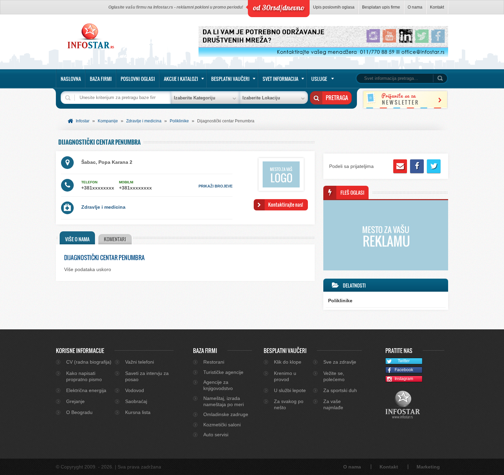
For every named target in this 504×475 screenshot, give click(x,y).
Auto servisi (215, 434)
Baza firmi (101, 78)
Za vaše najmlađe (333, 404)
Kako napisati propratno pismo (84, 376)
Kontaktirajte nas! (285, 204)
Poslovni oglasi (138, 78)
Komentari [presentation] (115, 239)
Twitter (404, 360)
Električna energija (86, 390)
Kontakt (437, 7)
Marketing (428, 466)
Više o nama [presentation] (77, 239)
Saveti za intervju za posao (147, 376)
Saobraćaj (136, 401)
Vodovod (134, 390)
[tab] (77, 237)
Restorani (213, 362)
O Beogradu (79, 412)
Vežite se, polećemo (334, 376)
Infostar (82, 121)
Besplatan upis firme (381, 7)
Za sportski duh (340, 390)
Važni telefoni (139, 362)
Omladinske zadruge (225, 414)
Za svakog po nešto (288, 404)
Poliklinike (179, 121)
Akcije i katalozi (181, 78)
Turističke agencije (223, 372)
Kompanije (108, 121)
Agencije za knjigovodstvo (218, 385)
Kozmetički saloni (222, 424)
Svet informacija (280, 78)
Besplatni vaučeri (230, 78)
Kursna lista (138, 412)
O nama (415, 7)
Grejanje (75, 401)
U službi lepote (290, 390)
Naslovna (71, 78)
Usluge (319, 78)
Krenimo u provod (285, 376)
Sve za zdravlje (339, 362)
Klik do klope (287, 362)
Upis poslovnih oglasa (334, 7)
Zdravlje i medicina (143, 121)
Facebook (404, 369)
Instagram (404, 378)
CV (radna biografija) (88, 362)
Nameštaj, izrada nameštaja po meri (223, 401)
